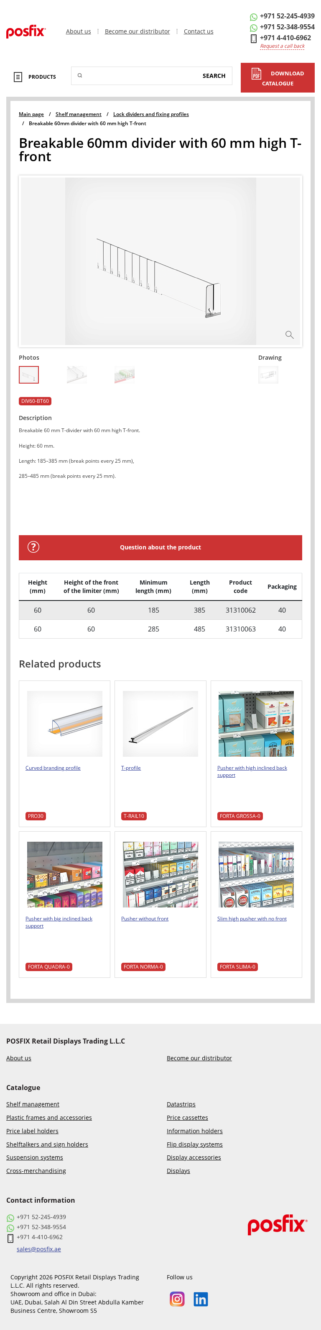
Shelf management (32, 1104)
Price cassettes (187, 1117)
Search (214, 76)
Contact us (199, 31)
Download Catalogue (283, 79)
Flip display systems (195, 1144)
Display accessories (194, 1157)
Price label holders (32, 1131)
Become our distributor (137, 31)
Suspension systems (34, 1157)
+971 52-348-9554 (287, 26)
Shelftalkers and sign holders (47, 1144)
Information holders (195, 1131)
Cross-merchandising (36, 1171)
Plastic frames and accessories (49, 1117)
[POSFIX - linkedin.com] (200, 1298)
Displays (178, 1171)
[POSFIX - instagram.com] (177, 1298)
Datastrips (181, 1104)
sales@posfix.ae (39, 1249)
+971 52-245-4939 (287, 16)
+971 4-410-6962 (285, 37)
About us (78, 31)
